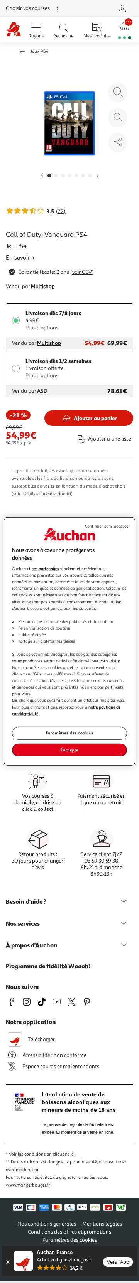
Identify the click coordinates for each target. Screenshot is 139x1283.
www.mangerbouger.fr (28, 1185)
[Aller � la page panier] (124, 30)
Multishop (43, 286)
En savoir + (20, 258)
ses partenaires (45, 568)
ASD (42, 391)
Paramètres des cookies (69, 732)
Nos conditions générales (46, 1224)
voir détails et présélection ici (42, 494)
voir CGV (82, 272)
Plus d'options (41, 327)
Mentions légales (102, 1224)
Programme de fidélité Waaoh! (48, 966)
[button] (41, 175)
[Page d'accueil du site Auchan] (14, 29)
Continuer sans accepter (107, 526)
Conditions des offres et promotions (69, 1232)
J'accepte (69, 749)
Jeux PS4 (39, 51)
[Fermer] (7, 1262)
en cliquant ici (61, 1154)
